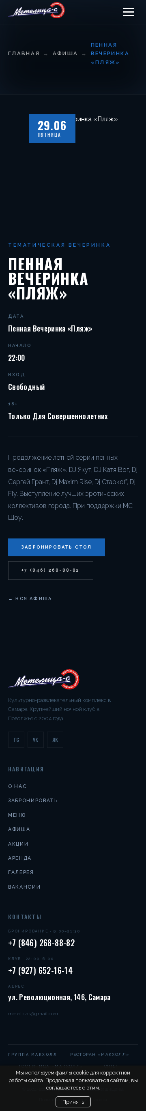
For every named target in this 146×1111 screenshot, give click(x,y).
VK (36, 739)
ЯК (55, 739)
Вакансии (24, 887)
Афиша (65, 53)
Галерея (21, 872)
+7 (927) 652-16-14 (40, 970)
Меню (17, 815)
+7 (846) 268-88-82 (50, 570)
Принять (73, 1102)
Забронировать (33, 800)
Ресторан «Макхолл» (99, 1054)
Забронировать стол (56, 547)
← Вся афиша (30, 598)
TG (16, 739)
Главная (24, 53)
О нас (17, 786)
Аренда (20, 858)
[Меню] (128, 12)
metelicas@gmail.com (33, 1013)
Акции (18, 844)
